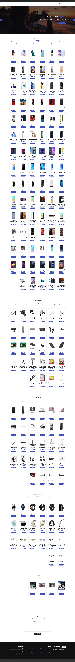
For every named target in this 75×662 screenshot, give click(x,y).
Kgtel (18, 44)
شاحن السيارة (50, 303)
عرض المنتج (61, 78)
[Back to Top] (1, 660)
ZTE (22, 44)
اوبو (48, 42)
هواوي (40, 42)
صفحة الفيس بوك (11, 650)
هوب (45, 44)
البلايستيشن (37, 575)
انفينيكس (26, 42)
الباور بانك (37, 303)
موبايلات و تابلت (37, 38)
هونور (35, 42)
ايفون (52, 42)
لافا (57, 44)
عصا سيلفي (17, 303)
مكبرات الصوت (43, 303)
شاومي (56, 42)
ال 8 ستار (53, 44)
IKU (48, 44)
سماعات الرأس (31, 303)
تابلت (13, 44)
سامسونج (61, 42)
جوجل (17, 42)
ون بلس (40, 44)
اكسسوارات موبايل (37, 300)
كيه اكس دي (31, 44)
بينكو (26, 44)
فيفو (61, 44)
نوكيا (31, 42)
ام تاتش (21, 42)
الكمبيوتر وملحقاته (37, 397)
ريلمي (44, 42)
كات (36, 44)
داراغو (13, 42)
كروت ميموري (24, 303)
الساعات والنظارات (37, 494)
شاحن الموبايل (57, 303)
